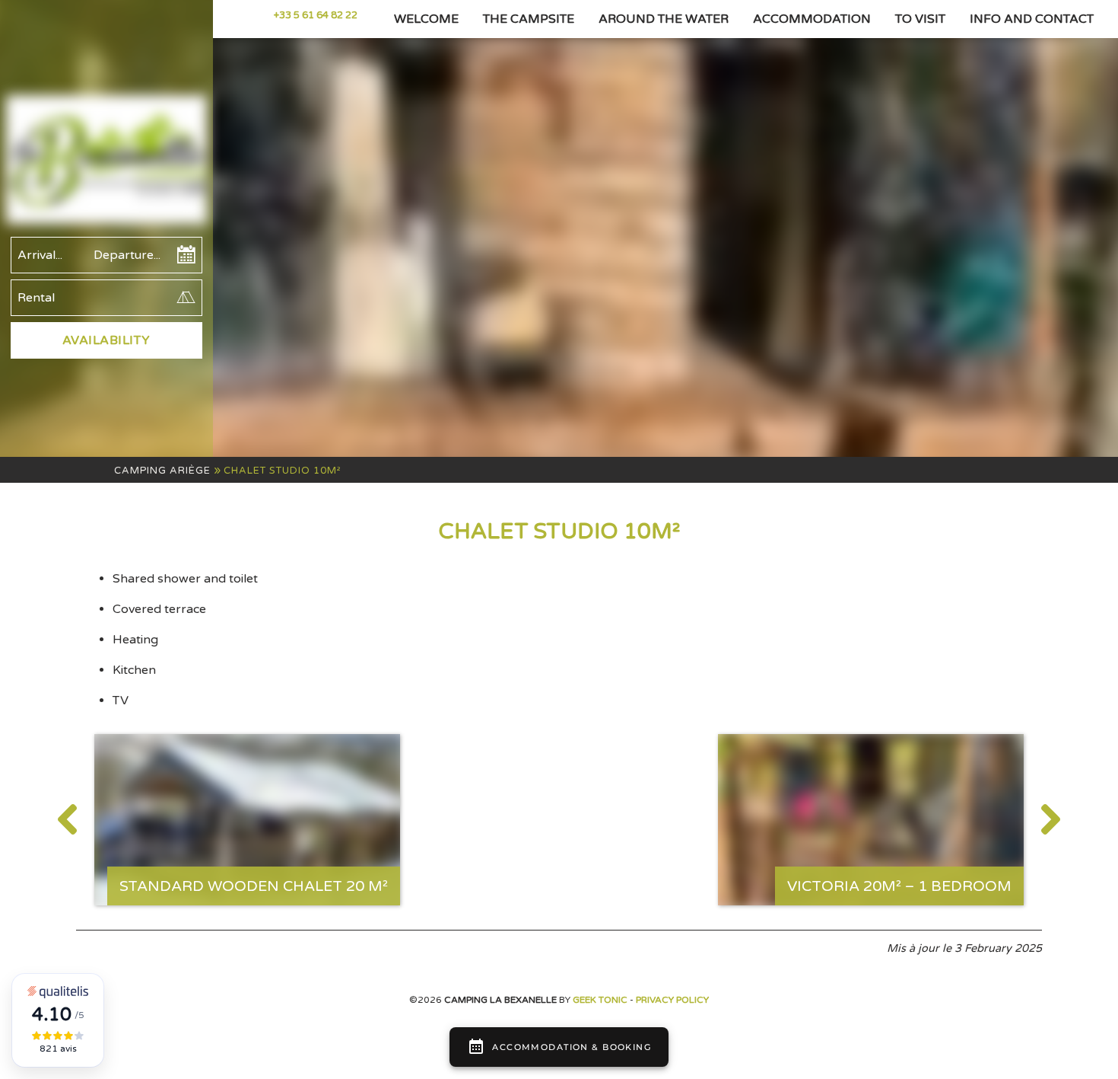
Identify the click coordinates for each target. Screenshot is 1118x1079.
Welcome (426, 19)
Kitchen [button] (134, 670)
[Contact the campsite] (256, 15)
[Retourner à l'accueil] (106, 161)
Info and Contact (1032, 19)
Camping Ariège (162, 470)
